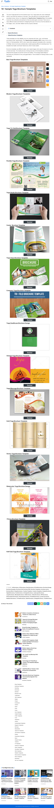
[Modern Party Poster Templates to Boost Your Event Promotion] (7, 773)
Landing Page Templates (20, 723)
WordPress (24, 666)
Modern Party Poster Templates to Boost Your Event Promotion (7, 780)
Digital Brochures (10, 592)
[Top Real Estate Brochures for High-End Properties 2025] (47, 773)
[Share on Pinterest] (2, 25)
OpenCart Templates (19, 730)
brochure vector (45, 589)
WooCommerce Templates (20, 754)
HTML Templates (26, 637)
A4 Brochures (15, 587)
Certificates (17, 695)
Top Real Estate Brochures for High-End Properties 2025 (46, 780)
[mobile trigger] (2, 1)
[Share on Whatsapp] (2, 28)
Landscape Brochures (38, 592)
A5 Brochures (22, 587)
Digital (16, 699)
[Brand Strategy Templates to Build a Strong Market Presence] (18, 629)
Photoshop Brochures (24, 596)
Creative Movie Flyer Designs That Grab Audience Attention (33, 780)
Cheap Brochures (18, 591)
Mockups (24, 624)
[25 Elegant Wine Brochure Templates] (7, 791)
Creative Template (27, 591)
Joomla (16, 721)
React (16, 738)
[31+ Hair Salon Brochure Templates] (34, 791)
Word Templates (25, 630)
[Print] (47, 603)
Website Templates (19, 752)
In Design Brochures (28, 592)
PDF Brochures (44, 594)
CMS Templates (18, 697)
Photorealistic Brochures (12, 596)
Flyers (16, 706)
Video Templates (18, 747)
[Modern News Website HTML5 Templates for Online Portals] (18, 635)
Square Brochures (13, 33)
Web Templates (25, 645)
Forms (16, 710)
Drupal (16, 701)
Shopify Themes (18, 739)
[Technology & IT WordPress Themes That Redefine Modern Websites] (18, 662)
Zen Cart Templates (19, 760)
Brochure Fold (19, 589)
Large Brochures (10, 594)
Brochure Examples (11, 589)
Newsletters (17, 728)
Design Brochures (46, 591)
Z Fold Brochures (48, 598)
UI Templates (17, 743)
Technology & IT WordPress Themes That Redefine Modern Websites (30, 662)
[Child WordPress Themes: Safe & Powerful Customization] (18, 670)
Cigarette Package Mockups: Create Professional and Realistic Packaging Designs (30, 621)
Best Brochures (30, 587)
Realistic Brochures (11, 598)
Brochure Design (47, 587)
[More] (51, 603)
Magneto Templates (19, 725)
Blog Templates (18, 684)
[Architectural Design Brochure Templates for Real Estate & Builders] (20, 773)
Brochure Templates (35, 589)
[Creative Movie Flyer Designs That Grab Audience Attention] (34, 773)
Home (2, 6)
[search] (49, 1)
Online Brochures (36, 594)
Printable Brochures (35, 596)
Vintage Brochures (38, 598)
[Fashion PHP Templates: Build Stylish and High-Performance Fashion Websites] (18, 641)
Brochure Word (10, 591)
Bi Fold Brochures (38, 587)
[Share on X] (2, 22)
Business (16, 691)
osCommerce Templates (20, 732)
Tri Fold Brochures (20, 598)
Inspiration (17, 719)
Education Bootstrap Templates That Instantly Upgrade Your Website (30, 677)
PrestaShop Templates (19, 736)
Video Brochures (30, 598)
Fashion (16, 704)
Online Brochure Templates (15, 35)
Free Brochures (19, 592)
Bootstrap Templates (26, 651)
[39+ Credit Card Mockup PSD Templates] (18, 656)
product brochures (44, 596)
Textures (17, 741)
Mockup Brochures (19, 594)
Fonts (16, 708)
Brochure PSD (27, 589)
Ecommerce (24, 616)
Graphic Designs (18, 713)
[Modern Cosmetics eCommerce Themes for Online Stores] (18, 614)
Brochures (7, 6)
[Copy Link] (2, 32)
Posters (16, 734)
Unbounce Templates (19, 745)
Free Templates (18, 712)
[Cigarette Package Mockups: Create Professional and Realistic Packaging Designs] (18, 621)
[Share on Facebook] (2, 19)
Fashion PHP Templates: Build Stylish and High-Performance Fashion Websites (30, 641)
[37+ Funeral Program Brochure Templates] (47, 791)
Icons (16, 717)
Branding (17, 688)
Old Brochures (27, 594)
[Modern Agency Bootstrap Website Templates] (18, 649)
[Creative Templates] (7, 1)
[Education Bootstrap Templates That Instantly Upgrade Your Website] (18, 676)
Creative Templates (37, 591)
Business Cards (18, 693)
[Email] (41, 603)
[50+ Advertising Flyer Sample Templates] (20, 791)
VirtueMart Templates (19, 749)
